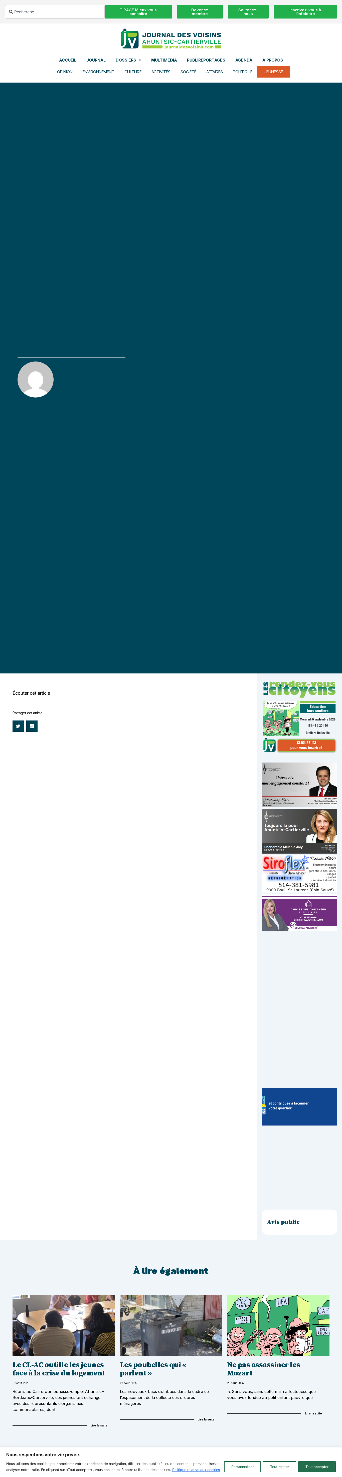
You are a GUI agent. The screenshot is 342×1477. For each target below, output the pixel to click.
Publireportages (206, 60)
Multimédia (164, 60)
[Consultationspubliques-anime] (299, 1124)
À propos (272, 60)
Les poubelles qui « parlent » (154, 1369)
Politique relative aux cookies (196, 1469)
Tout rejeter (279, 1466)
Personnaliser (242, 1466)
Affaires (214, 71)
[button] (18, 726)
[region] (171, 1462)
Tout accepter (316, 1466)
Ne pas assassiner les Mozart (263, 1369)
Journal (96, 60)
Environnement (98, 71)
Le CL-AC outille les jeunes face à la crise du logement (59, 1369)
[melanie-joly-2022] (299, 852)
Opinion (65, 71)
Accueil (67, 60)
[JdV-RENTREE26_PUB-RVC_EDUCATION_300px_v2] (299, 752)
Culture (132, 71)
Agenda (243, 60)
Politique (242, 71)
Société (188, 71)
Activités (160, 71)
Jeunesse (273, 71)
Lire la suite (98, 1425)
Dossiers (126, 60)
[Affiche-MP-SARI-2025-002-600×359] (299, 805)
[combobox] (55, 12)
